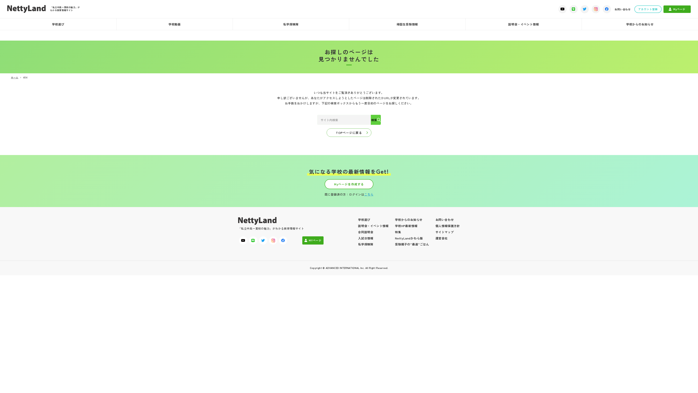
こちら (368, 194)
